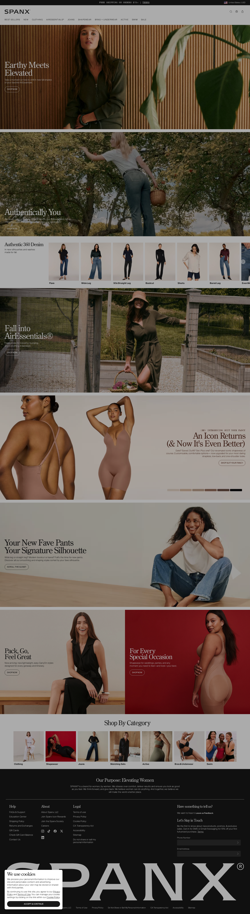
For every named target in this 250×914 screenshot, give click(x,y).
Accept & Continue (33, 904)
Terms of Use (24, 894)
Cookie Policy (53, 897)
